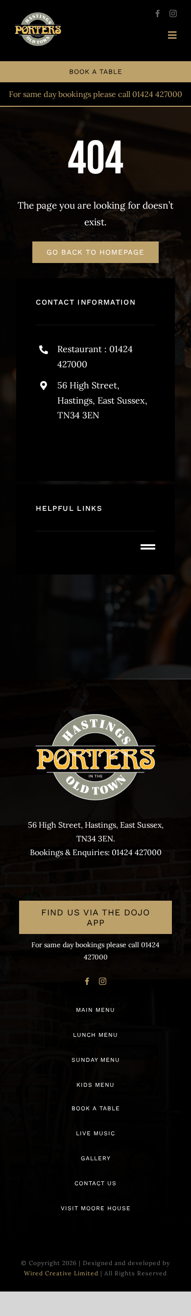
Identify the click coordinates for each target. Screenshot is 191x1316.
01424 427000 (157, 94)
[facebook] (157, 13)
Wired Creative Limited (61, 1273)
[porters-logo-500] (38, 17)
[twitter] (101, 447)
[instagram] (173, 13)
